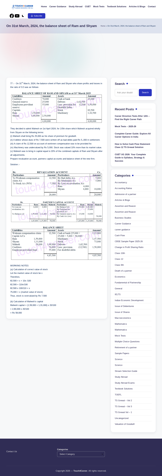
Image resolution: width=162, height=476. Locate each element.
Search (120, 83)
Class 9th (119, 265)
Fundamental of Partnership (128, 282)
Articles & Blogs (122, 200)
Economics (120, 277)
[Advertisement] (81, 52)
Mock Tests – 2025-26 (125, 126)
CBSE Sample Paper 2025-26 (129, 241)
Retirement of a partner (126, 347)
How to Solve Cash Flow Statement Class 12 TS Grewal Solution (132, 146)
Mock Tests (120, 336)
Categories (62, 449)
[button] (36, 16)
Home (103, 26)
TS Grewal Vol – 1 (123, 412)
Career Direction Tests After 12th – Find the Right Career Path (132, 118)
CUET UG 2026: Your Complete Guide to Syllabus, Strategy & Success (130, 157)
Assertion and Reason (125, 206)
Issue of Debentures (124, 306)
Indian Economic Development (129, 300)
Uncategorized (121, 418)
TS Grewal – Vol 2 (123, 400)
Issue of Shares (122, 312)
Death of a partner (123, 271)
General (118, 288)
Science (118, 359)
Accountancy (121, 182)
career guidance (122, 229)
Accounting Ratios (123, 188)
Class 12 (119, 259)
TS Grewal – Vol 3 (123, 406)
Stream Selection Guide (126, 371)
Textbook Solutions (124, 389)
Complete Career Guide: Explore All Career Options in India (133, 135)
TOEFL (118, 394)
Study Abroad (121, 377)
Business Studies (123, 218)
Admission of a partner (125, 194)
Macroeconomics (123, 318)
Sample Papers (122, 353)
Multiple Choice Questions (127, 341)
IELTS (117, 294)
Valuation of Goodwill (125, 424)
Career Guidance (123, 223)
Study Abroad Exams (125, 383)
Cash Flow (120, 235)
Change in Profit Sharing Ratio (129, 247)
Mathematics (121, 324)
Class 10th (120, 253)
